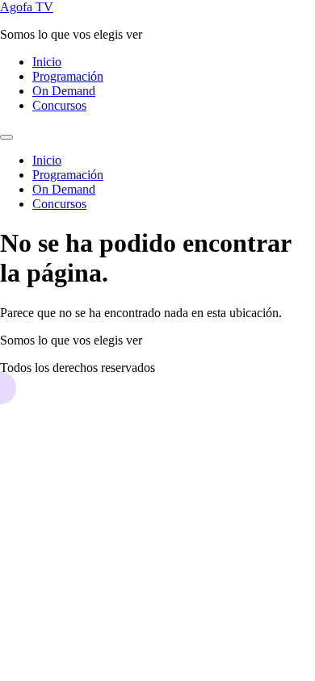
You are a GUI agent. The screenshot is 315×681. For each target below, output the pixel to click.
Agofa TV (26, 7)
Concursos (59, 105)
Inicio (46, 62)
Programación (67, 76)
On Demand (63, 91)
